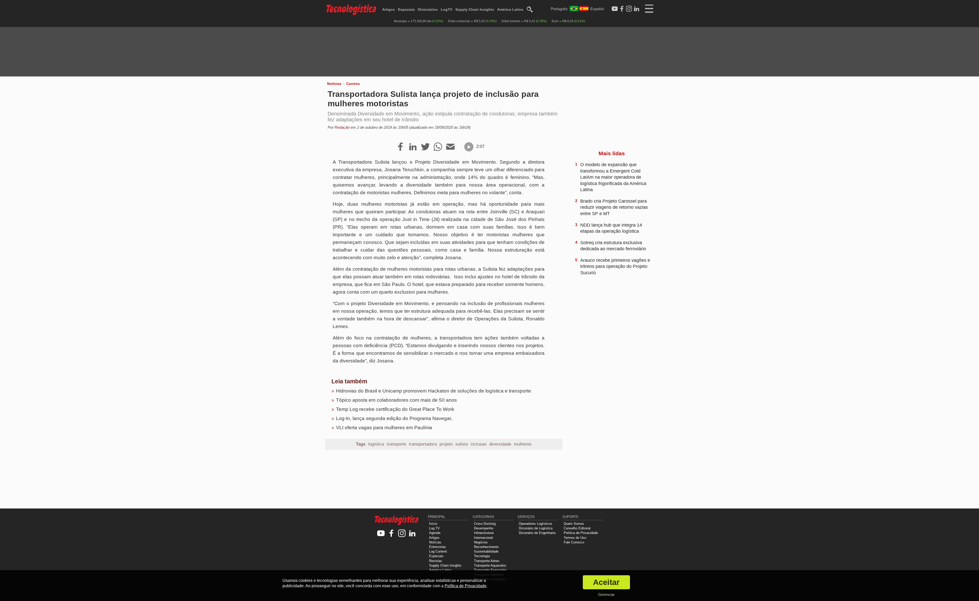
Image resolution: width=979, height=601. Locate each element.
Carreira (353, 84)
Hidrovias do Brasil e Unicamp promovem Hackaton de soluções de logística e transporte (433, 391)
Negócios (481, 542)
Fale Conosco (574, 542)
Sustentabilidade (486, 551)
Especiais (406, 9)
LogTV (446, 9)
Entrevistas (437, 547)
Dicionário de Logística (535, 528)
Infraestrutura (484, 533)
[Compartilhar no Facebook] (400, 147)
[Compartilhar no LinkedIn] (412, 147)
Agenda (434, 533)
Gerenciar (606, 594)
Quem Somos (574, 524)
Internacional (483, 538)
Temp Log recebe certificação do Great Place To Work (395, 409)
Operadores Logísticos (535, 524)
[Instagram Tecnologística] (629, 9)
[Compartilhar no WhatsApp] (437, 147)
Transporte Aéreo (486, 561)
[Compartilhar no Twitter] (425, 147)
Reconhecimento (486, 547)
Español (597, 9)
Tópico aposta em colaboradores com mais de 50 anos (396, 400)
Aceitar (606, 582)
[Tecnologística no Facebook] (391, 533)
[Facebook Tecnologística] (622, 9)
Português (559, 9)
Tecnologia (482, 556)
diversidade (500, 444)
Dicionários (428, 9)
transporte (396, 444)
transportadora (423, 444)
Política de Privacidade (581, 533)
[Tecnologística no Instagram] (401, 533)
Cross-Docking (485, 524)
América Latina (510, 9)
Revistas (435, 561)
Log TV (434, 528)
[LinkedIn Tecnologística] (637, 9)
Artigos (388, 9)
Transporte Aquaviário (490, 565)
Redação (342, 127)
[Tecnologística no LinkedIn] (412, 533)
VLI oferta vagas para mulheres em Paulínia (384, 427)
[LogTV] (615, 9)
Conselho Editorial (577, 528)
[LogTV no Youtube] (381, 533)
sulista (461, 444)
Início (433, 524)
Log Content (438, 551)
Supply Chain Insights (474, 9)
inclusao (478, 444)
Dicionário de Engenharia (537, 533)
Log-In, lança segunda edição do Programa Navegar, (394, 418)
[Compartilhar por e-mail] (450, 147)
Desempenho (483, 528)
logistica (376, 444)
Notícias (334, 84)
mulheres (523, 444)
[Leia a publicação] (468, 146)
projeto (446, 444)
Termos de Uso (575, 538)
